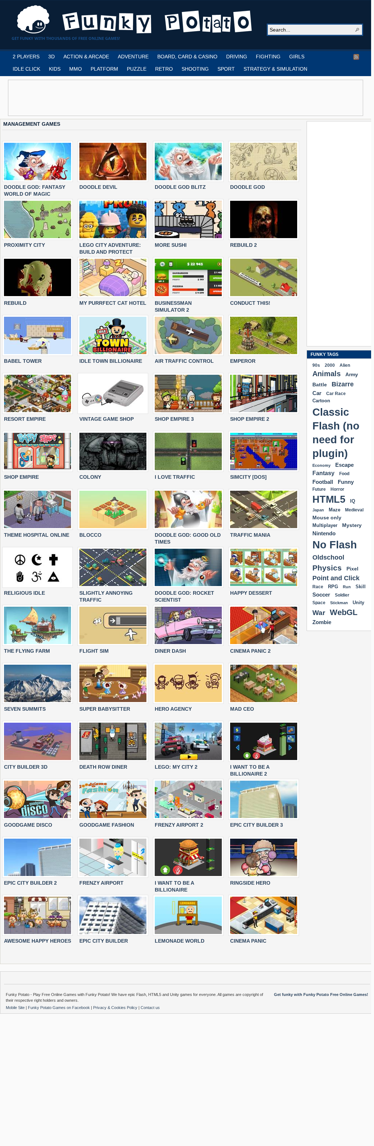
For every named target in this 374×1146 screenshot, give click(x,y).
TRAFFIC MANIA (250, 535)
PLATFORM (104, 69)
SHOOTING (195, 69)
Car (316, 393)
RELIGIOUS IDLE (24, 593)
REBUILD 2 (243, 245)
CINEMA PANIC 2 (250, 651)
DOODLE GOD (247, 187)
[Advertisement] (185, 98)
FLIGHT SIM (94, 651)
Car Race (336, 393)
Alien (345, 365)
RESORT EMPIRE (25, 419)
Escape (344, 465)
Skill (361, 586)
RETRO (164, 69)
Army (351, 374)
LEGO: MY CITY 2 (176, 767)
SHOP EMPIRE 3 (174, 419)
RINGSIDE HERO (250, 883)
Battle (319, 384)
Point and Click (336, 578)
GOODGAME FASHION (106, 825)
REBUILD (15, 303)
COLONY (90, 477)
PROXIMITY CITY (24, 245)
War (318, 612)
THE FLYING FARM (27, 651)
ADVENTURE (133, 56)
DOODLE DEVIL (98, 187)
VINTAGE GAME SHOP (106, 419)
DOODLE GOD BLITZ (180, 187)
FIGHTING (268, 56)
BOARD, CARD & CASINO (187, 56)
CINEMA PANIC (248, 941)
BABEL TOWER (23, 361)
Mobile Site (16, 1007)
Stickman (339, 603)
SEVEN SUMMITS (25, 709)
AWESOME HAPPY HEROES (37, 941)
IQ (352, 501)
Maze (334, 509)
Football (322, 482)
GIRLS (296, 56)
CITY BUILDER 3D (25, 767)
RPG (333, 586)
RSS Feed (356, 57)
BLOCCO (90, 535)
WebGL (343, 612)
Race (317, 586)
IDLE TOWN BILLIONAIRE (110, 361)
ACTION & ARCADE (86, 56)
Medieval (354, 509)
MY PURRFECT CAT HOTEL (112, 303)
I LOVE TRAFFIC (175, 477)
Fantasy (323, 473)
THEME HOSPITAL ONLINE (36, 535)
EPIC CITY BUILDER (103, 941)
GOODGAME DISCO (28, 825)
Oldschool (328, 557)
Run (347, 587)
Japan (318, 510)
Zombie (321, 622)
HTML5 (328, 499)
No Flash (334, 545)
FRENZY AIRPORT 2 (179, 825)
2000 (330, 365)
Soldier (342, 595)
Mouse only (326, 517)
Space (318, 602)
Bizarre (343, 384)
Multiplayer (324, 525)
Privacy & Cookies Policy (115, 1007)
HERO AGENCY (173, 709)
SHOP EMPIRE (21, 477)
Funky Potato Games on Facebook (59, 1007)
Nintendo (324, 533)
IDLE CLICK (26, 69)
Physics (327, 568)
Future (319, 489)
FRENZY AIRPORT (101, 883)
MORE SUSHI (171, 245)
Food (344, 473)
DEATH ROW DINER (103, 767)
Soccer (321, 594)
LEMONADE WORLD (179, 941)
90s (316, 365)
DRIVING (236, 56)
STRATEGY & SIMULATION (275, 69)
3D (51, 56)
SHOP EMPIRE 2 (249, 419)
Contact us (150, 1007)
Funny (346, 482)
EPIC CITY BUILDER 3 (256, 825)
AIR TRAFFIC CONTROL (184, 361)
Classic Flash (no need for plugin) (336, 432)
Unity (358, 602)
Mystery (352, 525)
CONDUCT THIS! (250, 303)
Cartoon (321, 400)
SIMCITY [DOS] (248, 477)
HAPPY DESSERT (251, 593)
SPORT (226, 69)
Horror (337, 489)
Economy (321, 465)
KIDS (55, 69)
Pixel (352, 569)
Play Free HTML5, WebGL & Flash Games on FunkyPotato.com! (135, 19)
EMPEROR (242, 361)
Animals (326, 374)
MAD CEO (242, 709)
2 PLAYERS (26, 56)
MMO (75, 69)
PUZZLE (136, 69)
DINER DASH (170, 651)
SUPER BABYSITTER (104, 709)
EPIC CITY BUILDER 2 (30, 883)
